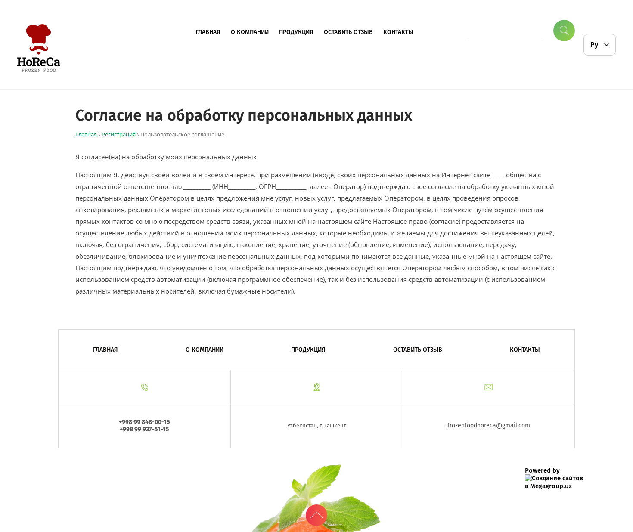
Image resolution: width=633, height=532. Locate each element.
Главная (86, 134)
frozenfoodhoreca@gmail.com (488, 425)
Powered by (542, 470)
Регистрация (119, 134)
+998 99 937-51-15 (144, 429)
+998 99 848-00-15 (144, 422)
